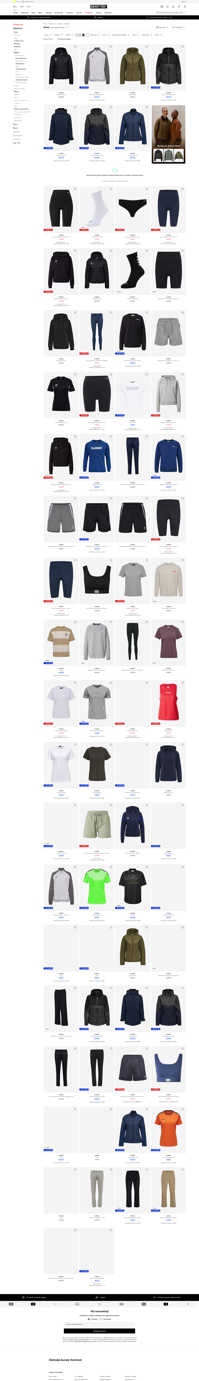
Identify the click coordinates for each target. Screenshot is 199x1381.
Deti (28, 6)
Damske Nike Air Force (56, 1379)
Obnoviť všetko (65, 39)
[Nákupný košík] (185, 6)
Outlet (17, 1)
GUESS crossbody (105, 1379)
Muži (22, 6)
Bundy (60, 24)
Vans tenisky (53, 1376)
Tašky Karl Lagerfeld (80, 1379)
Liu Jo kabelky (78, 1376)
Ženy (15, 6)
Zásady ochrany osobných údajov (79, 1339)
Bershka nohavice (105, 1376)
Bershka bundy (129, 1379)
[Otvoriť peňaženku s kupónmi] (161, 6)
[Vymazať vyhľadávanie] (185, 12)
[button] (162, 27)
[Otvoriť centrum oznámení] (173, 6)
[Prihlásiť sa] (167, 6)
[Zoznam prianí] (179, 6)
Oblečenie (52, 24)
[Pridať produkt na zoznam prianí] (75, 46)
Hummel (66, 24)
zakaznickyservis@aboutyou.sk (83, 1341)
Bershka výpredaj (130, 1376)
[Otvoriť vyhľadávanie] (157, 13)
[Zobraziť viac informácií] (61, 100)
